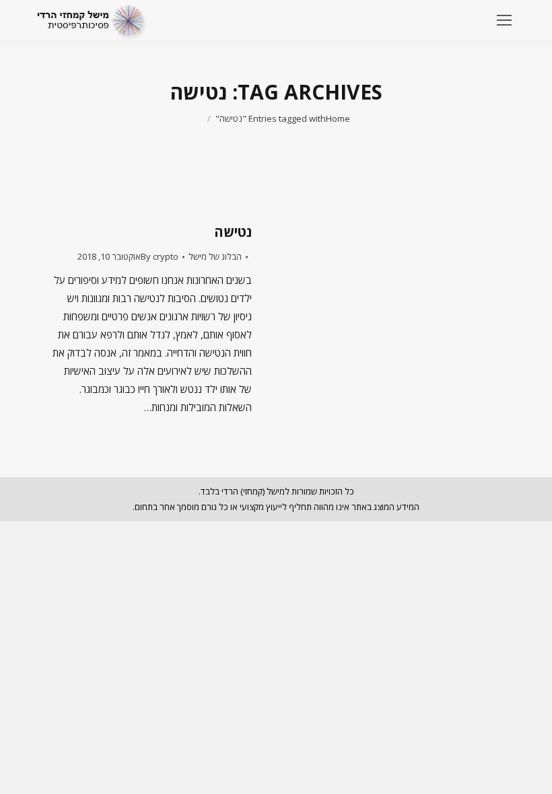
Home (338, 118)
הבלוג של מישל (215, 256)
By (159, 256)
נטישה (233, 232)
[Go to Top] (530, 772)
